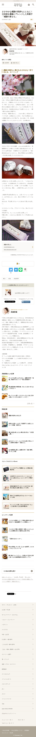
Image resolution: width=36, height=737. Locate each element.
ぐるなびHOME (5, 730)
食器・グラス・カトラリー (9, 664)
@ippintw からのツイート (9, 713)
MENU (3, 4)
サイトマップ (5, 732)
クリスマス (5, 629)
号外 (3, 704)
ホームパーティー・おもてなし (10, 614)
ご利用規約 (26, 730)
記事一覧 (30, 403)
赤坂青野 (7, 62)
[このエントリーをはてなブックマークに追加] (16, 270)
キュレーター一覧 (6, 720)
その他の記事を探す (9, 571)
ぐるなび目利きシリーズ (16, 730)
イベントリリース (6, 699)
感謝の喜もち (16, 62)
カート (29, 4)
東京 (4, 278)
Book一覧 (20, 720)
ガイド (3, 694)
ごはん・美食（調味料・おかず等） (11, 649)
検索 (33, 4)
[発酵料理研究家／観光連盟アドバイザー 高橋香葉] (15, 314)
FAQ (11, 732)
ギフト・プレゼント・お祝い (9, 605)
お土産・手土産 (6, 609)
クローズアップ (6, 684)
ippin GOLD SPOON (7, 708)
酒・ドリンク (5, 659)
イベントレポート (6, 679)
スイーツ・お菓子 (6, 654)
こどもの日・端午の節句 (8, 644)
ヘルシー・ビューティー (8, 619)
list (11, 272)
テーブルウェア (6, 674)
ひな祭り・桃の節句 (7, 639)
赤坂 (9, 278)
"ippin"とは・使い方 (7, 723)
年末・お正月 (5, 634)
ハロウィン (5, 624)
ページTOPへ (18, 589)
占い (3, 689)
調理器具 (4, 669)
